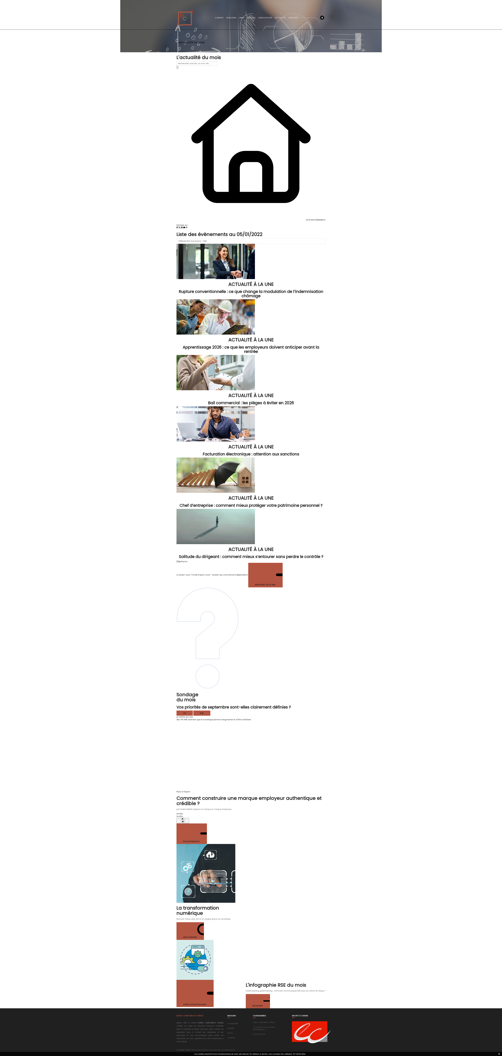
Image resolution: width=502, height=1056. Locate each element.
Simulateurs (265, 17)
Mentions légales (200, 1050)
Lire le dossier (190, 937)
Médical (251, 17)
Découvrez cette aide (265, 585)
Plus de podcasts (191, 841)
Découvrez (257, 1006)
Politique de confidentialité (222, 1050)
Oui (184, 713)
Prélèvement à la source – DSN (193, 241)
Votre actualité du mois (195, 1004)
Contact (293, 17)
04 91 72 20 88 (260, 1034)
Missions (231, 17)
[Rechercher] (177, 67)
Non (202, 713)
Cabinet (219, 17)
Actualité (280, 17)
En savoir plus (299, 1054)
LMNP (241, 17)
